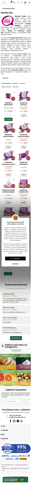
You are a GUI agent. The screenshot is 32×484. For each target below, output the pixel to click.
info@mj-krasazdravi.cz (17, 417)
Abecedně (15, 87)
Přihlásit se (24, 401)
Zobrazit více (16, 338)
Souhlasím (16, 258)
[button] (8, 270)
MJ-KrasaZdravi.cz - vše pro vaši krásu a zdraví (15, 466)
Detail (24, 115)
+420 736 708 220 (15, 415)
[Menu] (29, 2)
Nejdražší (22, 83)
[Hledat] (18, 2)
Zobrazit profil (16, 350)
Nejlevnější (15, 83)
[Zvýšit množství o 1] (10, 115)
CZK (14, 2)
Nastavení (15, 263)
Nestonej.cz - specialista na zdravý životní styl (15, 469)
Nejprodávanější (6, 87)
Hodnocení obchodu (16, 284)
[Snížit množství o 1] (6, 115)
